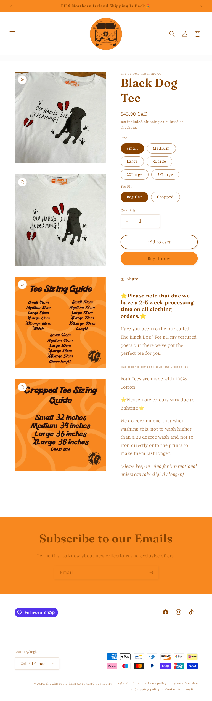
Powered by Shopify (97, 684)
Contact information (181, 689)
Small (132, 148)
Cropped (165, 196)
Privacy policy (155, 683)
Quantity (128, 210)
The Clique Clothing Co (63, 684)
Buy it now (159, 258)
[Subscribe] (151, 572)
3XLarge (165, 174)
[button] (12, 34)
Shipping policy (147, 689)
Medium (161, 148)
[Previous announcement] (11, 6)
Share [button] (132, 278)
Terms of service (185, 683)
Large (132, 161)
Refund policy (128, 683)
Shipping (152, 122)
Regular (134, 196)
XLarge (159, 161)
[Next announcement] (201, 6)
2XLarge (134, 174)
